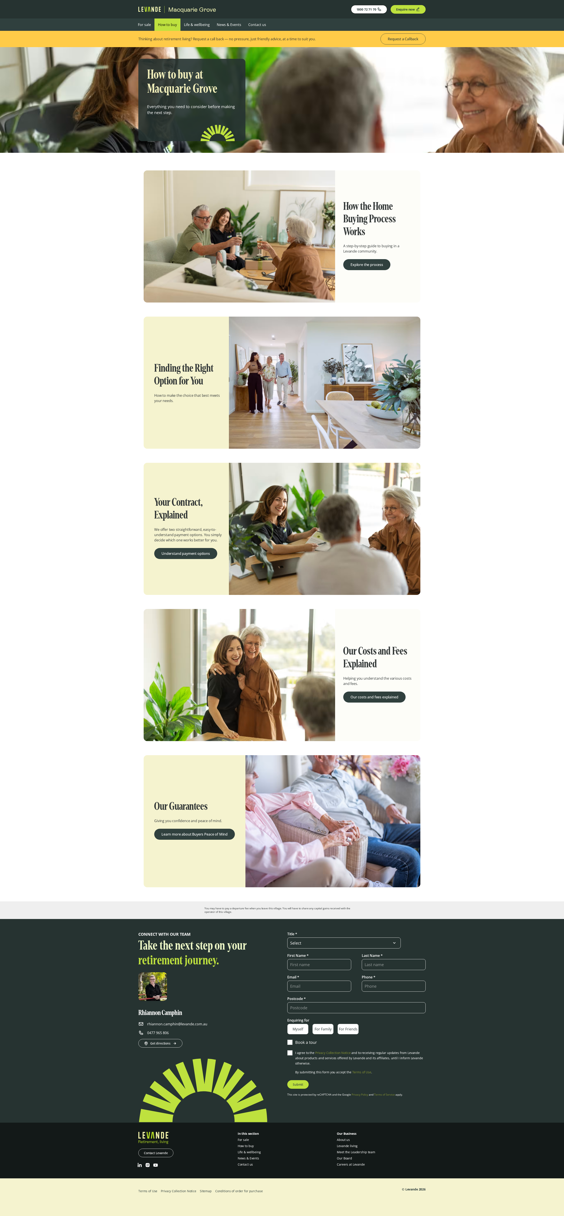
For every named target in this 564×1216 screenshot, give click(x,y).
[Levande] (149, 10)
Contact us (257, 24)
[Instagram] (148, 1165)
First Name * (298, 955)
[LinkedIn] (140, 1165)
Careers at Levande (351, 1164)
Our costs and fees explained (374, 697)
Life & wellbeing (197, 24)
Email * (293, 977)
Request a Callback (403, 39)
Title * (292, 934)
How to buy (167, 24)
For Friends (348, 1029)
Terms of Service (384, 1094)
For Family (323, 1029)
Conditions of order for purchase (239, 1191)
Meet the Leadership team (356, 1152)
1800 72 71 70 (366, 9)
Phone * (368, 977)
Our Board (344, 1158)
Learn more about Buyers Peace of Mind (194, 834)
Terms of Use (361, 1072)
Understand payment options (185, 553)
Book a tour (306, 1042)
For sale (144, 24)
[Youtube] (156, 1165)
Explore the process (367, 264)
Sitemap (206, 1191)
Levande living (347, 1146)
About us (343, 1140)
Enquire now (405, 9)
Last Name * (372, 955)
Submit (298, 1084)
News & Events (229, 24)
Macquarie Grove (192, 9)
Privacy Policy (360, 1094)
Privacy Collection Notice (333, 1053)
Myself (298, 1029)
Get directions (160, 1043)
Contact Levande (156, 1153)
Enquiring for (298, 1020)
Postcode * (296, 998)
